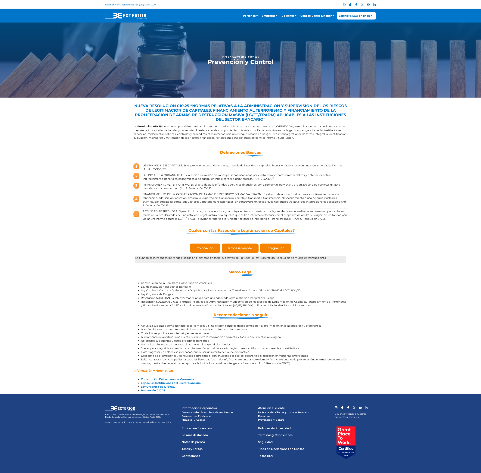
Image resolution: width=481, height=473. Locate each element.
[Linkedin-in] (374, 4)
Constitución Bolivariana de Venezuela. (168, 379)
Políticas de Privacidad (274, 428)
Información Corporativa (199, 408)
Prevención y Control (271, 419)
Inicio (225, 56)
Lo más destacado (195, 435)
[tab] (205, 248)
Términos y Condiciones (275, 435)
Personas (249, 15)
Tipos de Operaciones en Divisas (281, 449)
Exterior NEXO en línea (354, 15)
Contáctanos (191, 456)
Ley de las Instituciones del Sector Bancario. (171, 383)
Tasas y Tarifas (192, 449)
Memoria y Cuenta (193, 419)
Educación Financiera (197, 428)
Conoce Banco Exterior (316, 15)
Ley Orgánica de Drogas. (158, 386)
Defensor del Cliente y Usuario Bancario (283, 412)
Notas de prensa (193, 442)
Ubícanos (287, 15)
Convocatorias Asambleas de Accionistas (207, 412)
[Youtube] (368, 4)
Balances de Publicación (197, 416)
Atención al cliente (244, 56)
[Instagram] (344, 4)
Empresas (268, 15)
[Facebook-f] (356, 4)
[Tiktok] (350, 4)
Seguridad (265, 442)
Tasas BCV (265, 456)
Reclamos (264, 416)
